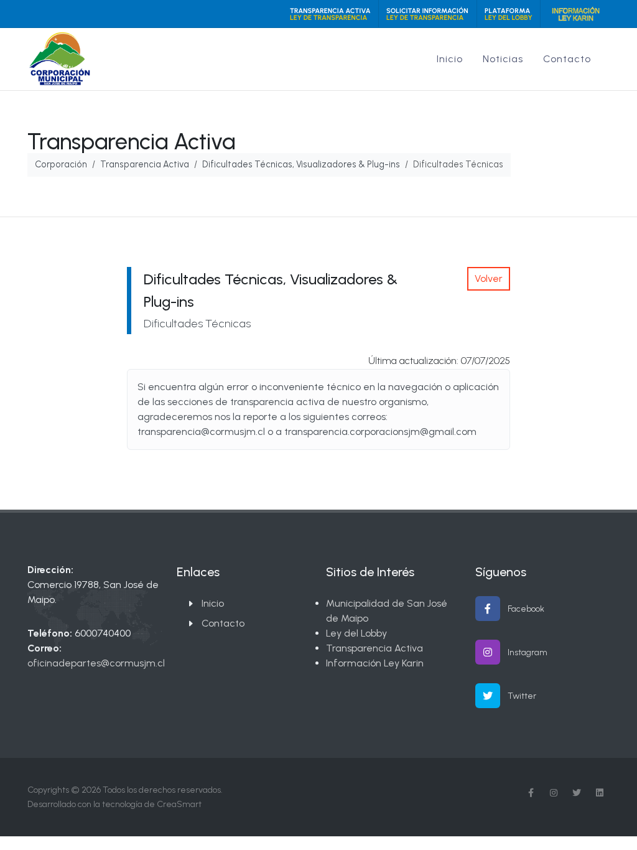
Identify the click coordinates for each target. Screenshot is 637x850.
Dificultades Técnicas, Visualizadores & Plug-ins (301, 164)
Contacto (223, 623)
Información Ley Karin (375, 663)
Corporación (61, 164)
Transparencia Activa (144, 164)
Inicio (213, 603)
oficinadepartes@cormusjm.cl (96, 663)
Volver (489, 278)
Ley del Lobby (356, 633)
